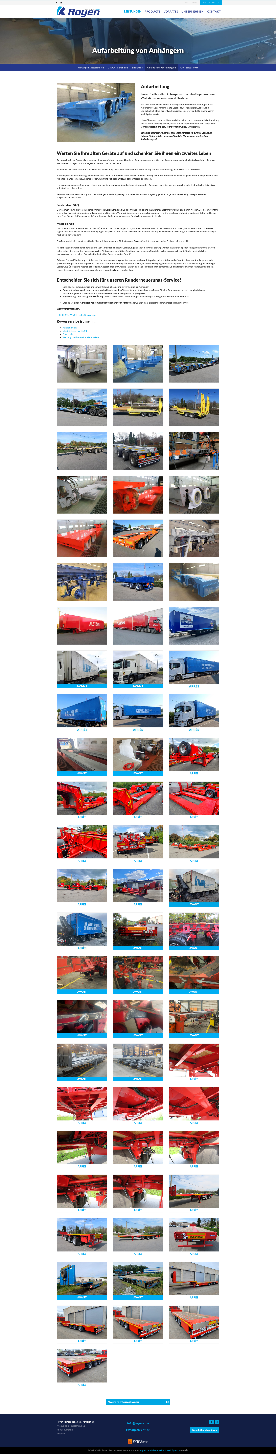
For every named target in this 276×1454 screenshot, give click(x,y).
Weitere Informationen (123, 1402)
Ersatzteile (137, 67)
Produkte (152, 11)
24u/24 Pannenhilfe (118, 67)
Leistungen (132, 11)
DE (213, 2)
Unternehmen (192, 11)
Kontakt (214, 11)
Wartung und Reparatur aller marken (81, 337)
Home (185, 2)
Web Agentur (173, 1450)
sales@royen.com (87, 314)
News (194, 2)
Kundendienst (70, 327)
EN (217, 2)
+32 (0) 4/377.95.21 (67, 314)
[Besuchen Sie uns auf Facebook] (56, 2)
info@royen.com (138, 1423)
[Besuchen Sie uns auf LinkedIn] (61, 2)
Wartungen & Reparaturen (91, 67)
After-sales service (189, 67)
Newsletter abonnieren (204, 1430)
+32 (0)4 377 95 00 (138, 1430)
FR (204, 2)
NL (209, 2)
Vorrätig (171, 11)
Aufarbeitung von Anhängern (161, 67)
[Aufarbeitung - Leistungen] (96, 112)
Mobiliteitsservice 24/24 (75, 330)
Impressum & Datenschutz (153, 1450)
